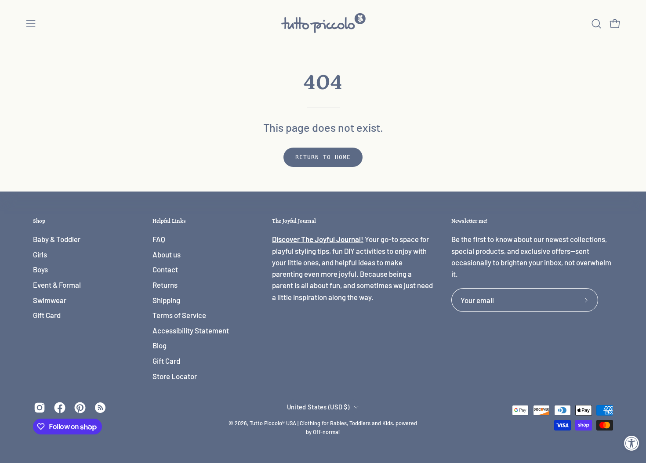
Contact (165, 269)
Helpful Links (169, 221)
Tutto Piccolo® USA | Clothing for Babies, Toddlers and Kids (321, 423)
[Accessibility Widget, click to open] (632, 443)
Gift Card (47, 315)
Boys (40, 269)
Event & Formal (57, 284)
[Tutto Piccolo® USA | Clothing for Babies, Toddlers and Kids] (323, 23)
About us (166, 254)
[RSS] (100, 407)
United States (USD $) (318, 407)
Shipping (166, 300)
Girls (40, 254)
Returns (165, 284)
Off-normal (326, 431)
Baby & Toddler (56, 239)
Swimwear (49, 300)
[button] (596, 23)
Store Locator (174, 376)
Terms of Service (179, 315)
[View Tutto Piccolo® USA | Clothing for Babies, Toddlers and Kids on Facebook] (59, 407)
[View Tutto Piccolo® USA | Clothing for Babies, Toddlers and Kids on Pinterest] (80, 407)
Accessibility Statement (190, 330)
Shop (39, 221)
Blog (159, 345)
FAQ (158, 239)
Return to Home (322, 157)
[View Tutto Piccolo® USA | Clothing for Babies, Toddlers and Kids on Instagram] (39, 407)
